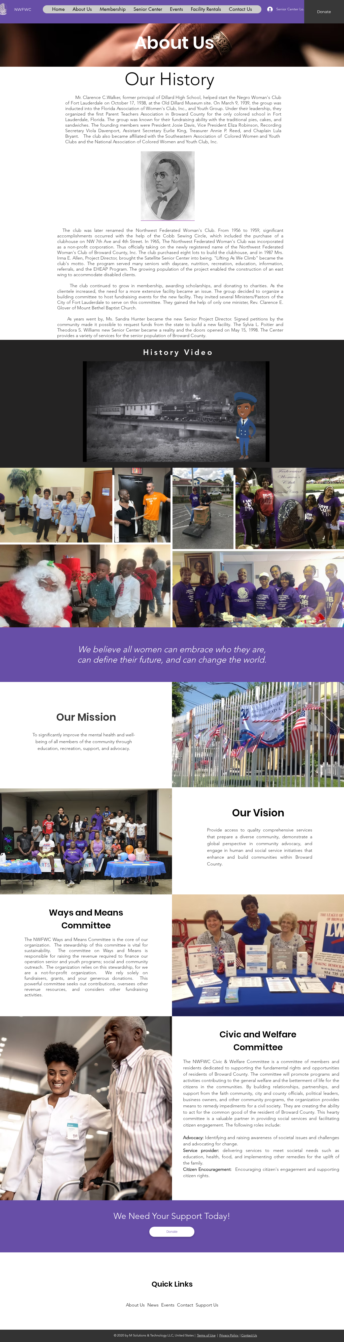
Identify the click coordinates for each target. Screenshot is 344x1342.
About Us (135, 1305)
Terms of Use (206, 1335)
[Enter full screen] (262, 455)
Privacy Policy (229, 1335)
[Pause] (89, 455)
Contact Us (249, 1335)
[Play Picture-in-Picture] (254, 455)
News (154, 1305)
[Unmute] (98, 455)
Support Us (207, 1305)
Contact (186, 1305)
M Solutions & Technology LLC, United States (161, 1335)
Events (168, 1305)
